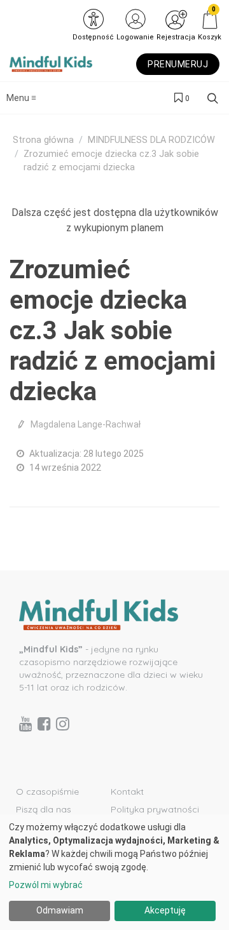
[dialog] (114, 872)
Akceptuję (165, 910)
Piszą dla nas (43, 809)
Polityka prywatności (155, 809)
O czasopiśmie (47, 791)
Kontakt (127, 791)
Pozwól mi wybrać (46, 885)
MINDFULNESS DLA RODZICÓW (151, 140)
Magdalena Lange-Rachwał (86, 424)
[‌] (25, 723)
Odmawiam (59, 910)
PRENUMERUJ (178, 64)
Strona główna (43, 140)
